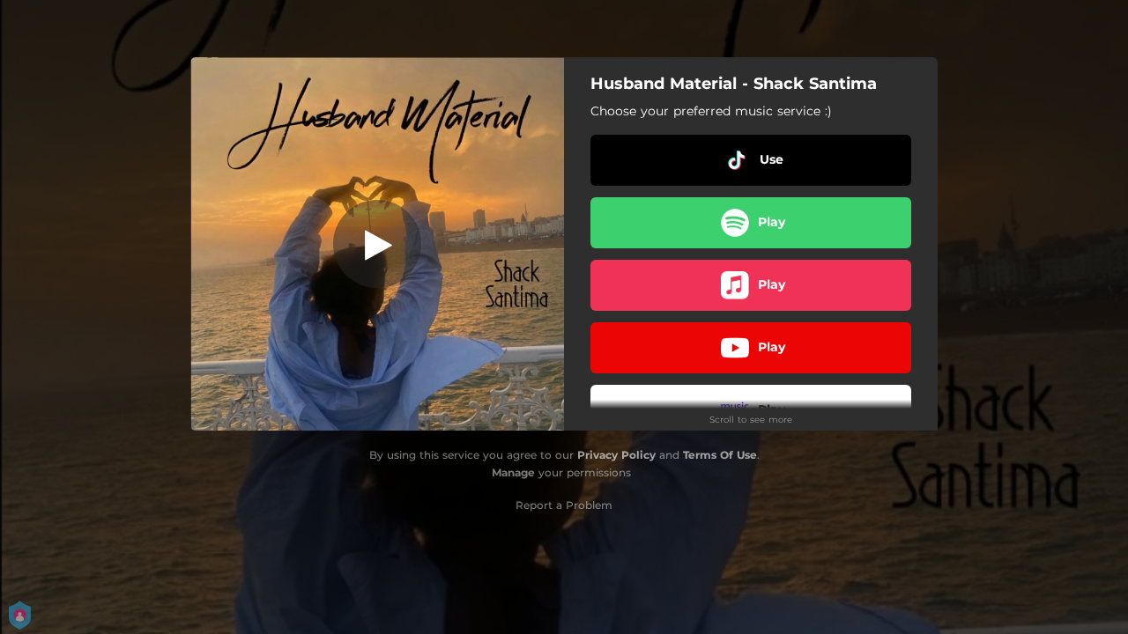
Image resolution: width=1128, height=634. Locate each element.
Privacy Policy (616, 454)
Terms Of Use (720, 454)
